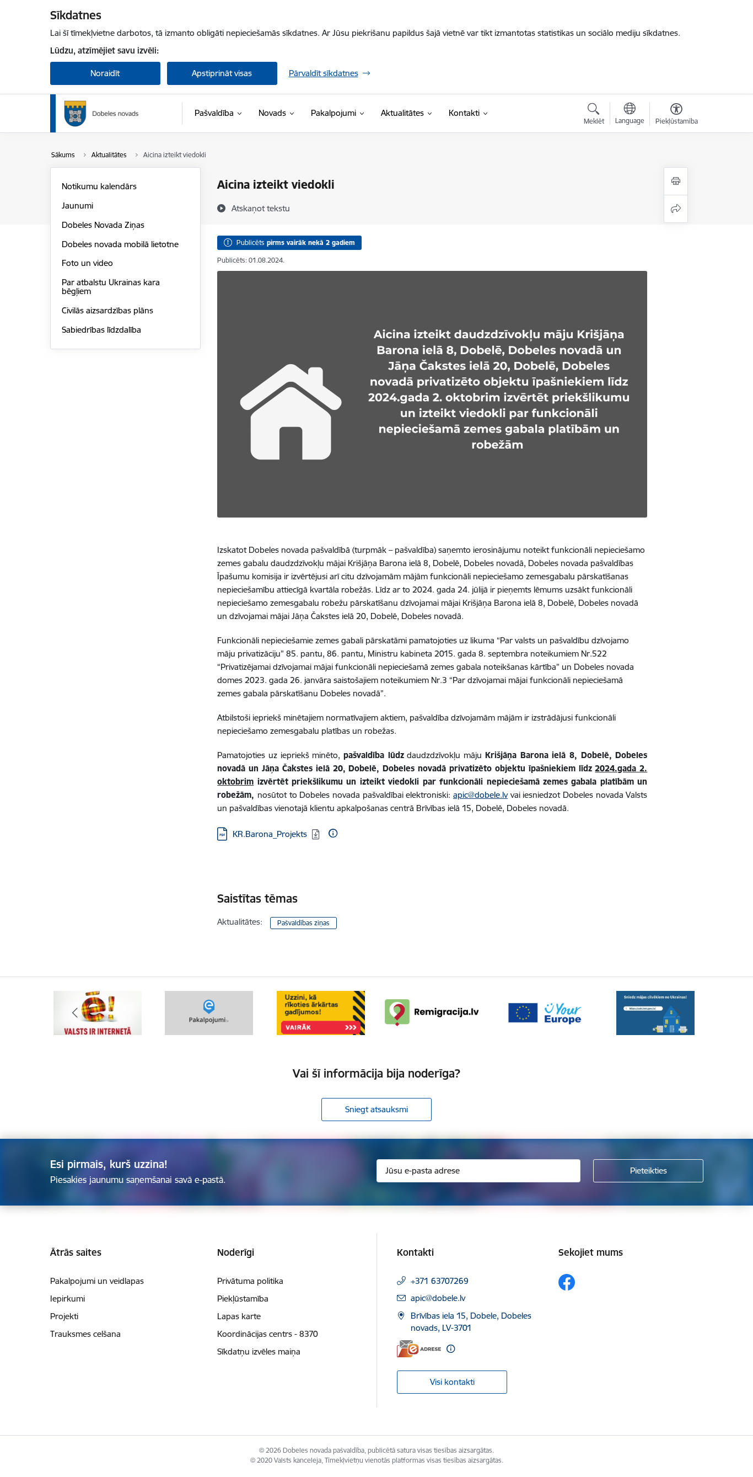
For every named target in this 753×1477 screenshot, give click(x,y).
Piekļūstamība (242, 1298)
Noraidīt (105, 73)
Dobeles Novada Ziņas (103, 225)
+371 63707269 (440, 1281)
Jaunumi (77, 205)
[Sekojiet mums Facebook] (566, 1282)
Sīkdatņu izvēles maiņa (258, 1351)
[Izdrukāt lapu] (675, 181)
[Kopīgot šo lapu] (675, 208)
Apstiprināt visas (222, 73)
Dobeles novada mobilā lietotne (120, 244)
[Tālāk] (678, 1013)
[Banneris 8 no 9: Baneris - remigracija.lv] (432, 1012)
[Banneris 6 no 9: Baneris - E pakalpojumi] (209, 1012)
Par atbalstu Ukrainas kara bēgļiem (111, 286)
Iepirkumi (67, 1298)
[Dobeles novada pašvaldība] (101, 113)
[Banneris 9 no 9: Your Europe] (544, 1012)
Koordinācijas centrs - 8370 (267, 1334)
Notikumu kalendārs (99, 186)
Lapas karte (239, 1316)
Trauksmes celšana (85, 1334)
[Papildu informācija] (333, 833)
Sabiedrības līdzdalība (101, 329)
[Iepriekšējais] (75, 1013)
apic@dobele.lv (480, 795)
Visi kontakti (452, 1382)
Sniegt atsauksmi (376, 1109)
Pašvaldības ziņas (303, 923)
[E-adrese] (419, 1349)
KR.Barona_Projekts (270, 834)
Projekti (64, 1316)
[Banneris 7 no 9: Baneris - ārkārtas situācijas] (321, 1012)
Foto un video (87, 263)
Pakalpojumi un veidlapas (97, 1281)
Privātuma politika (250, 1281)
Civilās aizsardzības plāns (107, 310)
